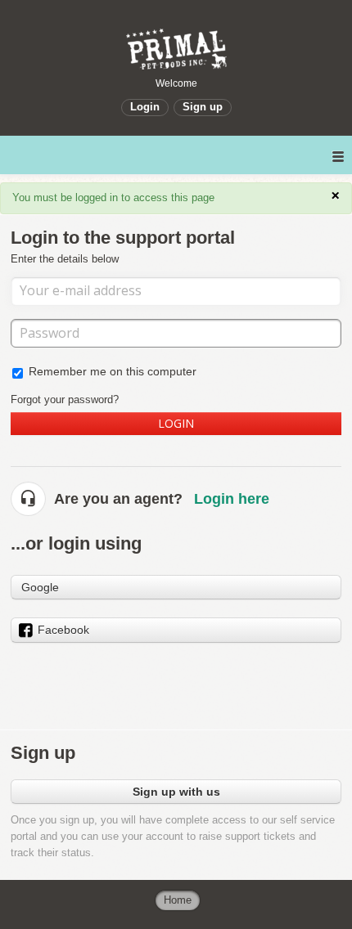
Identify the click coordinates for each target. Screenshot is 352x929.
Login (176, 423)
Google (40, 587)
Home (178, 900)
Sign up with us (176, 791)
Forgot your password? (65, 399)
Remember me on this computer (112, 371)
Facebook (63, 629)
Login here (231, 499)
